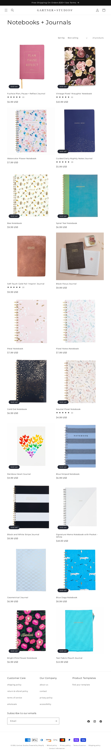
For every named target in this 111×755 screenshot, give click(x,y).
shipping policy (14, 684)
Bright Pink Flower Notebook (22, 658)
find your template (81, 684)
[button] (6, 10)
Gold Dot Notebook (17, 409)
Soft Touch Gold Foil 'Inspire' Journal (26, 284)
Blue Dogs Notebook (66, 597)
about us (44, 684)
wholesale (12, 704)
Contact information (57, 748)
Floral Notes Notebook (67, 348)
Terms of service (79, 745)
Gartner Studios (22, 745)
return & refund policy (17, 691)
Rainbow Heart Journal (19, 474)
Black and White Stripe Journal (23, 534)
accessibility (45, 704)
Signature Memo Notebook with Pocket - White (77, 535)
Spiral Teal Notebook (66, 223)
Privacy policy (65, 745)
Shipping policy (94, 745)
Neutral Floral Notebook (68, 409)
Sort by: (61, 37)
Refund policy (52, 745)
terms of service (14, 697)
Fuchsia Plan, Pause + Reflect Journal (26, 93)
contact (43, 691)
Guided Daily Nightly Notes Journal (74, 158)
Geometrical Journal (17, 597)
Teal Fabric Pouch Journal (69, 658)
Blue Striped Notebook (68, 474)
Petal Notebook (15, 348)
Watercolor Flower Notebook (21, 158)
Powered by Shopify (36, 745)
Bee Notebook (14, 223)
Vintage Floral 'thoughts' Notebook (74, 93)
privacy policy (46, 697)
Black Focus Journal (66, 284)
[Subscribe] (56, 721)
